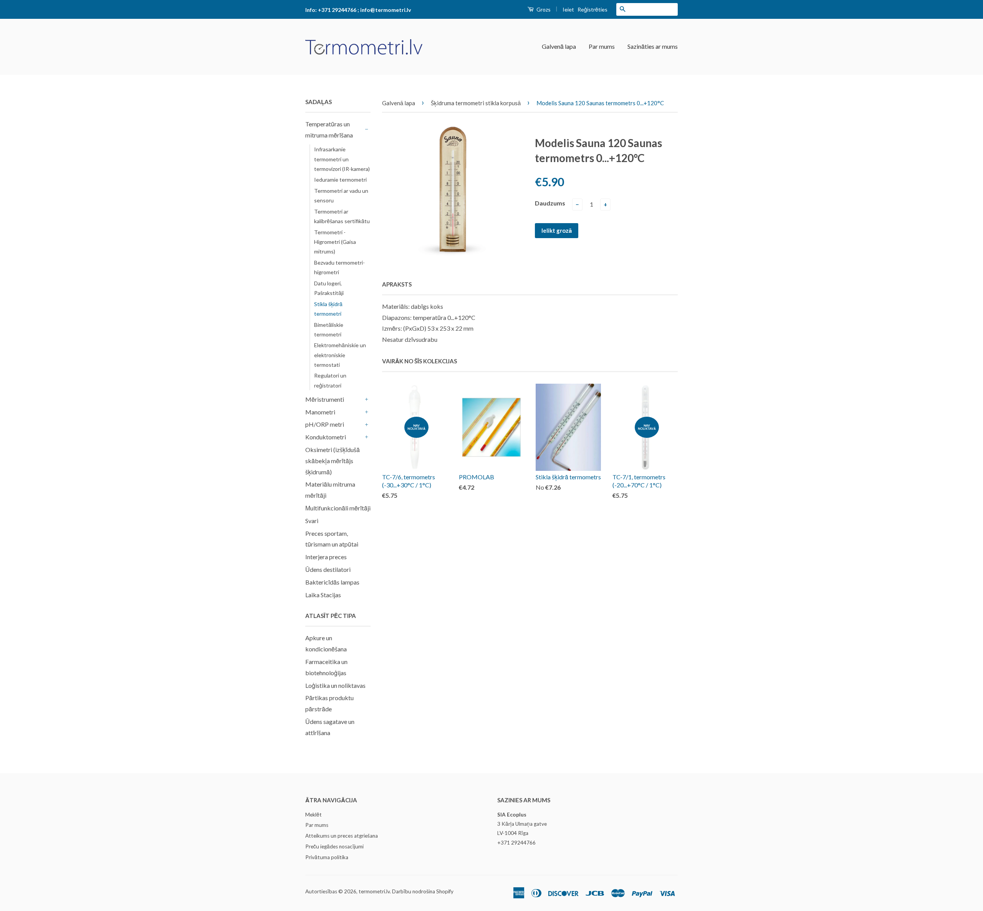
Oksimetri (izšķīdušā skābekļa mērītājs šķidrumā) (332, 460)
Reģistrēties (592, 9)
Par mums (602, 46)
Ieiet (568, 9)
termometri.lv (374, 891)
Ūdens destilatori (328, 569)
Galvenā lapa (559, 46)
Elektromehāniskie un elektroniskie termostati (340, 355)
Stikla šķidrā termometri (328, 309)
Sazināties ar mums (652, 46)
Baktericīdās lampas (332, 582)
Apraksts (397, 284)
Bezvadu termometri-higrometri (339, 267)
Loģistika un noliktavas (335, 685)
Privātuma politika (326, 857)
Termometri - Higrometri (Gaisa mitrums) (335, 242)
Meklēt (313, 815)
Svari (311, 520)
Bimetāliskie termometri (328, 329)
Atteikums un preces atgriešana (341, 836)
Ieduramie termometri (340, 179)
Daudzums (550, 203)
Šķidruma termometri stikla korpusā (476, 102)
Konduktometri (325, 437)
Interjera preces (326, 556)
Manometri (320, 412)
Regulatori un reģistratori (330, 380)
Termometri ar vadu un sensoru (341, 195)
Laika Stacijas (323, 594)
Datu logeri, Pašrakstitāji (329, 288)
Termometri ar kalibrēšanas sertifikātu (342, 216)
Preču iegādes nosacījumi (334, 846)
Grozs (543, 9)
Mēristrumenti (324, 399)
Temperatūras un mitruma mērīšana (329, 129)
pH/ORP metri (324, 424)
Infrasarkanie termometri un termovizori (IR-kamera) (342, 159)
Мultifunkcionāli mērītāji (338, 508)
